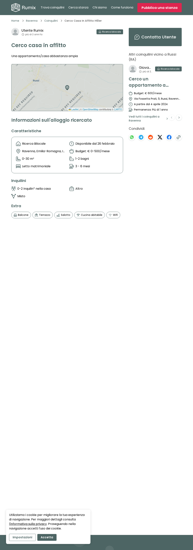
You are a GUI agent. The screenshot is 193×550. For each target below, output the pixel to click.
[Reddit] (150, 137)
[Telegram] (141, 137)
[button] (66, 86)
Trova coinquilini (52, 7)
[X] (160, 137)
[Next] (179, 117)
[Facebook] (169, 137)
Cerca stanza (78, 7)
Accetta (47, 537)
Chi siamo (100, 7)
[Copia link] (178, 137)
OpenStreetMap (90, 109)
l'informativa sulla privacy (28, 524)
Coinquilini (51, 21)
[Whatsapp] (132, 137)
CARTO (118, 109)
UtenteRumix (32, 30)
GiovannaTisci (145, 67)
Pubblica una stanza (160, 7)
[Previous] (172, 117)
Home (15, 21)
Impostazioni (22, 537)
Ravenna (32, 21)
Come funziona (122, 7)
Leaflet (74, 109)
